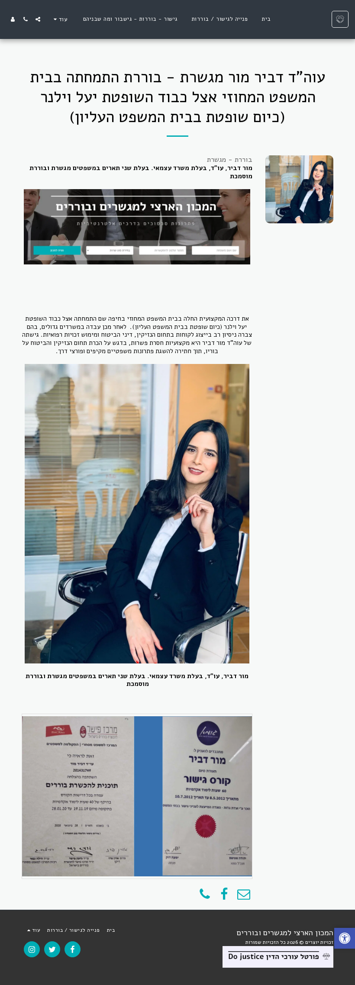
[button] (38, 19)
